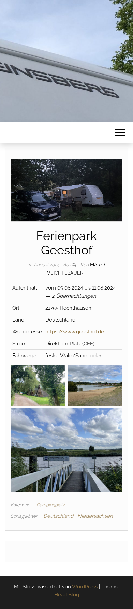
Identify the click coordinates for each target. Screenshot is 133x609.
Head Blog (66, 595)
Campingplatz (50, 504)
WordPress (85, 586)
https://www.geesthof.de (74, 332)
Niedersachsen (95, 516)
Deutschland (58, 516)
